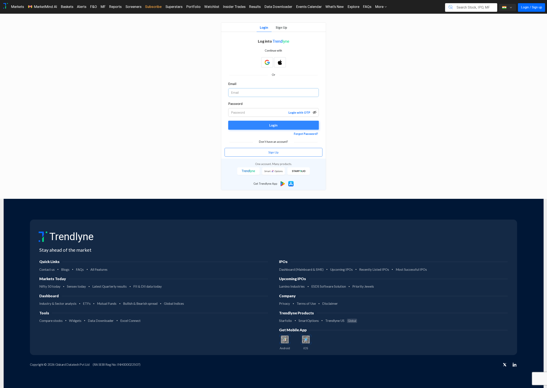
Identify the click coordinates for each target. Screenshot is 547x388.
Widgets (75, 321)
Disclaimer (330, 303)
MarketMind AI (45, 6)
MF (103, 6)
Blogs (65, 269)
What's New (334, 6)
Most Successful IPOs (411, 269)
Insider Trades (234, 6)
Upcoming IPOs (341, 269)
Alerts (81, 6)
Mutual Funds (106, 303)
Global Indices (174, 303)
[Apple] (280, 62)
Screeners (133, 6)
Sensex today (76, 286)
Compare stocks (51, 321)
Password (235, 104)
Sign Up (281, 27)
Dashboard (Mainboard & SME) (301, 269)
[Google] (267, 62)
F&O (93, 6)
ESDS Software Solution (328, 286)
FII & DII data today (147, 286)
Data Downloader (278, 6)
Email (232, 84)
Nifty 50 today (49, 286)
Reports (115, 6)
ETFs (87, 303)
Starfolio (285, 321)
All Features (98, 269)
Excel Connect (130, 321)
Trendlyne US (340, 321)
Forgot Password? (306, 133)
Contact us (47, 269)
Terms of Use (306, 303)
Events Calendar (309, 6)
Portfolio (193, 6)
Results (255, 6)
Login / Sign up (531, 7)
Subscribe (153, 6)
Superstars (173, 6)
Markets (17, 6)
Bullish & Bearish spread (140, 303)
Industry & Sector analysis (57, 303)
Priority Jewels (363, 286)
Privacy (284, 303)
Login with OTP (299, 112)
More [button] (379, 6)
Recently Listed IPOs (374, 269)
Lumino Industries (292, 286)
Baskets (67, 6)
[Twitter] (504, 365)
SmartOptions (308, 321)
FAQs (367, 6)
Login (264, 27)
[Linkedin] (514, 364)
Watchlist (211, 6)
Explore (353, 6)
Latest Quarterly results (109, 286)
